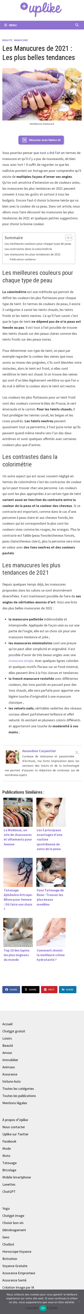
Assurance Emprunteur (18, 1273)
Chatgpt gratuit (13, 1031)
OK (43, 1308)
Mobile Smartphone (16, 1177)
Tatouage (9, 1163)
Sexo (5, 1237)
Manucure (21, 40)
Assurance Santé (14, 1280)
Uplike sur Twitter (15, 1134)
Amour (7, 1052)
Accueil (7, 1024)
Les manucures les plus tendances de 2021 (32, 254)
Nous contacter (13, 1127)
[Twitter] (76, 752)
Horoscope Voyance (16, 1251)
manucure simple (21, 660)
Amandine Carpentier (39, 751)
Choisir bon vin (12, 1223)
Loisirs (7, 1038)
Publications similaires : (23, 259)
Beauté (7, 40)
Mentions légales (14, 1103)
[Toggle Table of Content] (66, 237)
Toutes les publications (19, 1095)
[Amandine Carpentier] (12, 756)
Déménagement (14, 1230)
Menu (12, 25)
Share (13, 989)
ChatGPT (9, 1191)
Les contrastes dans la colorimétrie (28, 249)
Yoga (6, 1208)
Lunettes (8, 1184)
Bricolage (9, 1170)
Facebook (9, 1141)
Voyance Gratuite (14, 1266)
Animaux (8, 1067)
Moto (6, 1155)
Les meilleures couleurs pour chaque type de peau (37, 244)
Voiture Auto (11, 1081)
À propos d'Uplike (15, 1120)
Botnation (9, 1258)
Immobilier (10, 1060)
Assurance (9, 1074)
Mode (6, 1148)
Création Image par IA (18, 1287)
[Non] (79, 1302)
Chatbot (8, 1244)
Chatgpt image (13, 1215)
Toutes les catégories (18, 1088)
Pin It (51, 989)
